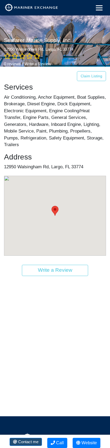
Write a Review (38, 64)
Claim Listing (91, 76)
